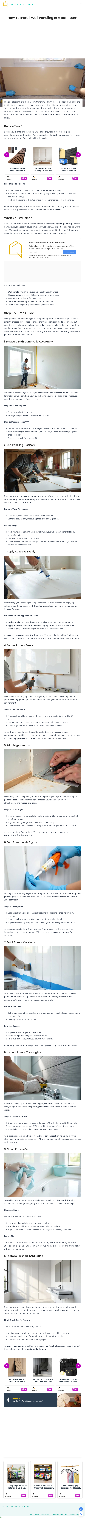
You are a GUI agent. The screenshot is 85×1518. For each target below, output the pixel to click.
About (30, 1515)
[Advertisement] (42, 42)
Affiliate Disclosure (75, 1515)
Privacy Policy (45, 1515)
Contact (36, 1515)
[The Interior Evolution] (18, 4)
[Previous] (6, 154)
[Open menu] (81, 4)
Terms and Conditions (59, 1515)
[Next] (78, 154)
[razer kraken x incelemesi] (42, 1517)
